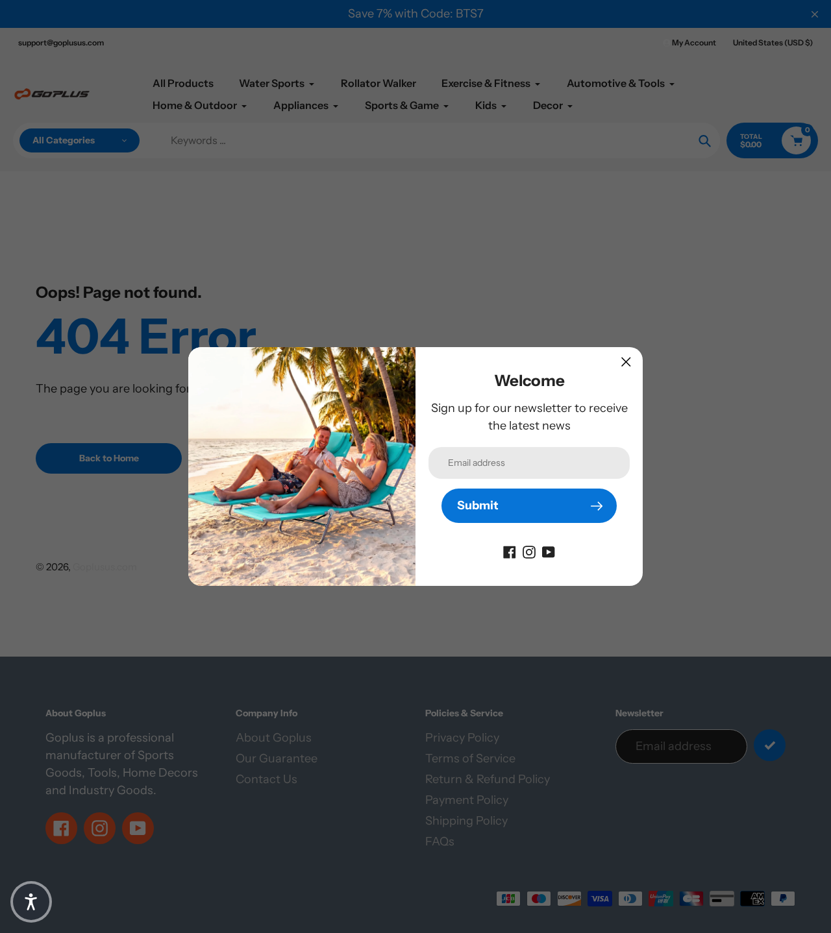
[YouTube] (548, 551)
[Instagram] (529, 551)
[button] (31, 902)
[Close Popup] (626, 362)
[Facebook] (509, 551)
